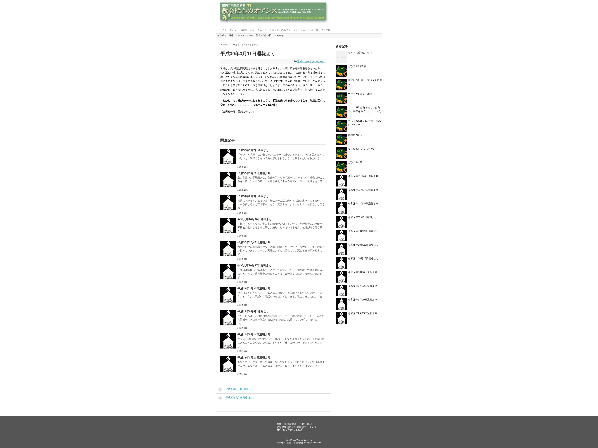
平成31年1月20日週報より (254, 288)
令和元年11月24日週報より (363, 176)
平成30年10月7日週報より (254, 242)
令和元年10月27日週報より (254, 265)
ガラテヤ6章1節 (357, 66)
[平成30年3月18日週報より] (228, 179)
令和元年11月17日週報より (363, 190)
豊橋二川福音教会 (295, 442)
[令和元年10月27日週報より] (228, 271)
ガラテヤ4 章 (355, 162)
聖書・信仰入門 (263, 35)
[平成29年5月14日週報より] (228, 341)
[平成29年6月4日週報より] (228, 317)
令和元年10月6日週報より (362, 272)
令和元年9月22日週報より (362, 286)
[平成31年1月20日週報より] (228, 295)
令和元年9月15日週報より (362, 313)
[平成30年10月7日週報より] (228, 248)
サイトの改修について (360, 52)
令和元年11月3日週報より (362, 217)
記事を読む (242, 166)
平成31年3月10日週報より (254, 357)
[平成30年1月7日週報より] (228, 156)
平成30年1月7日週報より (253, 150)
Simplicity (307, 440)
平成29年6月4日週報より (253, 311)
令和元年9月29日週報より (362, 299)
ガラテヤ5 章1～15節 (360, 93)
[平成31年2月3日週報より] (228, 202)
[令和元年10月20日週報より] (228, 225)
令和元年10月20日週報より (254, 219)
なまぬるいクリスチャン (361, 148)
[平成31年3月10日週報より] (228, 364)
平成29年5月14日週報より (254, 334)
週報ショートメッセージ (241, 35)
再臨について (355, 135)
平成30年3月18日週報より (254, 173)
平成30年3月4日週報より (239, 389)
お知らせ (279, 35)
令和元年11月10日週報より (363, 203)
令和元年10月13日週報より (363, 258)
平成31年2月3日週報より (253, 196)
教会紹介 (221, 35)
